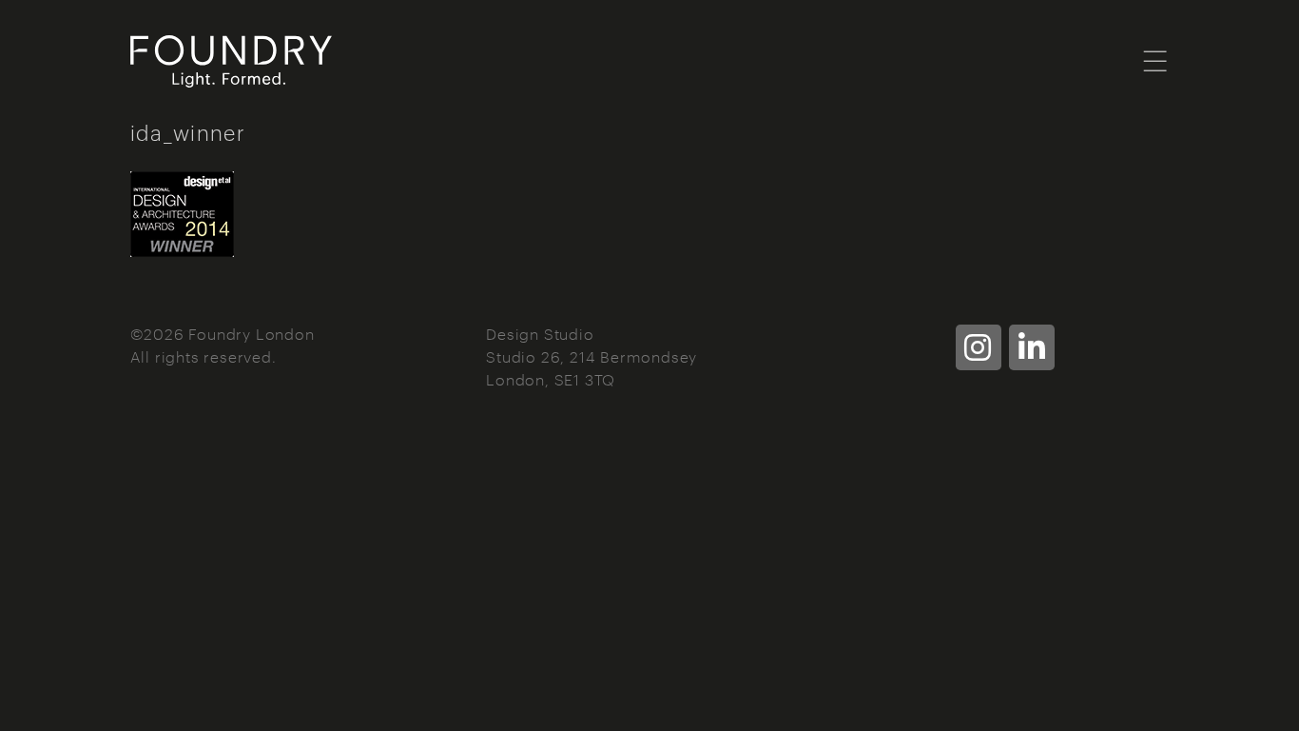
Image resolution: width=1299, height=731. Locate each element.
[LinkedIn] (1032, 347)
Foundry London (358, 61)
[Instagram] (978, 347)
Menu (1156, 60)
